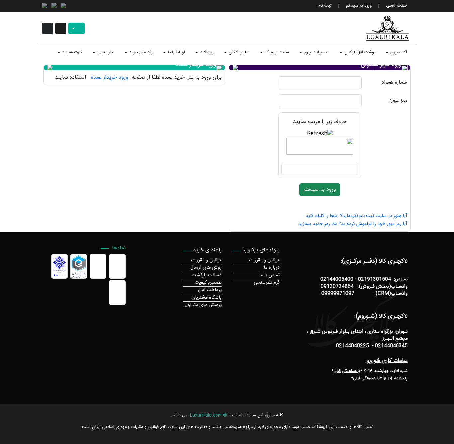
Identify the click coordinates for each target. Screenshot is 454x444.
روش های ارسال (206, 268)
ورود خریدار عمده (108, 77)
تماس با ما (269, 275)
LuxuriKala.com (206, 415)
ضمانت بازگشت (207, 275)
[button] (60, 28)
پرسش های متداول (203, 305)
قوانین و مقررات (264, 260)
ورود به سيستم (359, 5)
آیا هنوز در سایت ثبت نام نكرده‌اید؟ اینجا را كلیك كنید (356, 216)
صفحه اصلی (396, 5)
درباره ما (272, 268)
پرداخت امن (210, 290)
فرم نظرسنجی (267, 283)
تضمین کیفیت (208, 283)
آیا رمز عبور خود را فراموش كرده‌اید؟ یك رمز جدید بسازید (352, 224)
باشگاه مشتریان (206, 298)
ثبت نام (325, 5)
